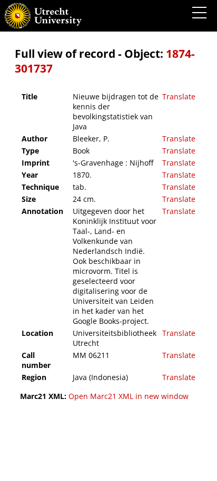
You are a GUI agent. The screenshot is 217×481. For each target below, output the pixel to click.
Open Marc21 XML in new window (128, 396)
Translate (178, 96)
